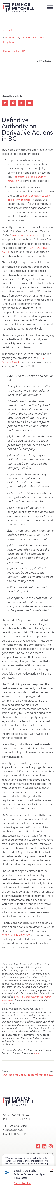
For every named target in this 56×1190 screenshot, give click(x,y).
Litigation (8, 42)
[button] (5, 103)
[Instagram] (50, 1146)
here (36, 1053)
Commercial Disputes (33, 37)
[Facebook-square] (38, 1146)
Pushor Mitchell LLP (14, 51)
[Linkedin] (44, 1146)
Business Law (12, 37)
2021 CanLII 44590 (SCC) (26, 235)
